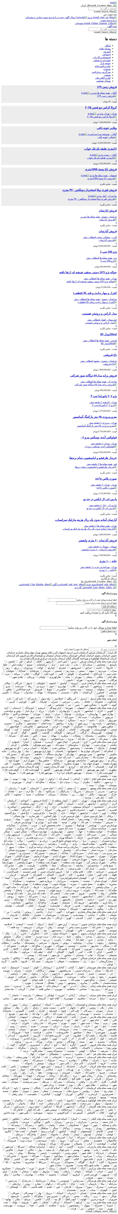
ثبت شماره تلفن (109, 631)
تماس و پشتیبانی (33, 17)
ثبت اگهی (112, 26)
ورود (90, 17)
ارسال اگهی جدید (68, 17)
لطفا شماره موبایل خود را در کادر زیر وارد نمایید (92, 627)
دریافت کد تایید (109, 606)
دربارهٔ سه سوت (50, 17)
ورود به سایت (110, 609)
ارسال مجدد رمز (95, 609)
